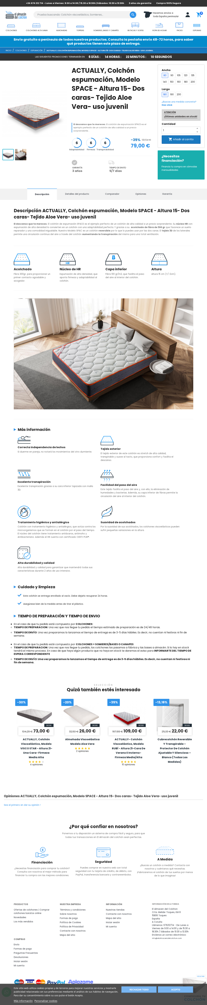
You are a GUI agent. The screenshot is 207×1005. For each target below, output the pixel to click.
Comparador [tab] (112, 194)
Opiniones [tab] (140, 194)
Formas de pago (69, 918)
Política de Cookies (70, 922)
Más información (23, 1000)
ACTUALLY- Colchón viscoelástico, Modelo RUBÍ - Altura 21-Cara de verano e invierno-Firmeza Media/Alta (128, 748)
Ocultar (200, 976)
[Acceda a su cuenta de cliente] (187, 14)
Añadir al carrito (181, 139)
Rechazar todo (139, 989)
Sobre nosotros (68, 914)
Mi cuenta (111, 926)
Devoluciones (21, 957)
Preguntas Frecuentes (26, 953)
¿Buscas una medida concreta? (179, 103)
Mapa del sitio (67, 935)
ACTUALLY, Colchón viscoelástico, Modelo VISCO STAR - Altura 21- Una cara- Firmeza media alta (36, 748)
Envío (16, 944)
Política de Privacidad (71, 926)
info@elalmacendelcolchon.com (167, 938)
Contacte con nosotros (73, 930)
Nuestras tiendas (115, 909)
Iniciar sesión (113, 922)
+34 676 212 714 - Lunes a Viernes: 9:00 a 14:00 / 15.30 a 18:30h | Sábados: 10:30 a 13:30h (75, 3)
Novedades (20, 917)
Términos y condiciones (73, 909)
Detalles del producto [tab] (77, 194)
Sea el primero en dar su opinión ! (22, 805)
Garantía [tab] (167, 194)
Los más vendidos (23, 921)
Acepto (175, 989)
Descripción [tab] (42, 194)
